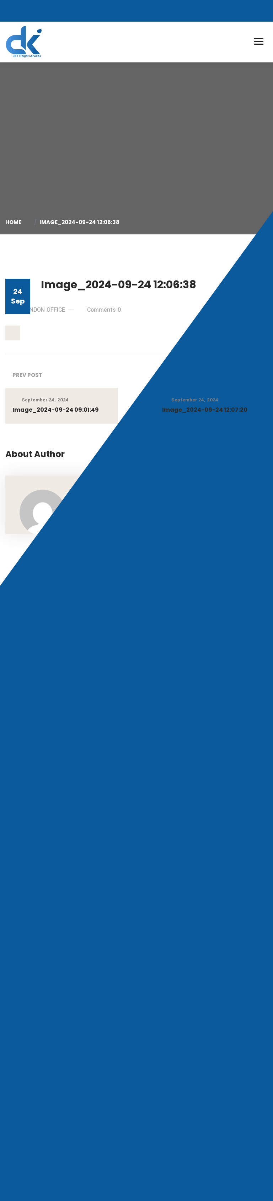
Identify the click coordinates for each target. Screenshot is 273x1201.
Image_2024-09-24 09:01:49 (55, 410)
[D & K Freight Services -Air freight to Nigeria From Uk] (24, 41)
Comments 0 (104, 310)
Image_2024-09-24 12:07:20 (204, 410)
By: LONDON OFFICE (39, 310)
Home (14, 222)
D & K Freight (45, 1180)
